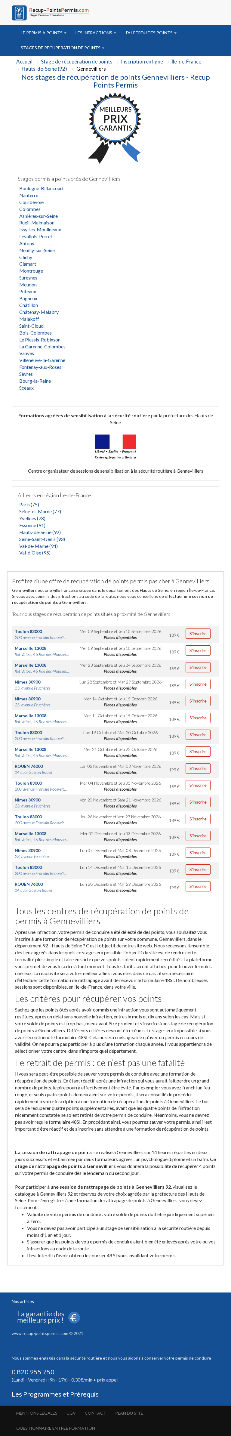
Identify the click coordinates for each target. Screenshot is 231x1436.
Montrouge (31, 270)
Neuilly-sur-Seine (37, 250)
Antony (26, 243)
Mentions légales (36, 1413)
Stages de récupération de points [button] (61, 47)
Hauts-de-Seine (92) (40, 532)
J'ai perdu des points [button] (149, 32)
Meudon (28, 284)
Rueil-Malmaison (36, 222)
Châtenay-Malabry (39, 312)
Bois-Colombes (35, 332)
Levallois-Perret (35, 236)
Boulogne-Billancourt (41, 188)
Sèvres (26, 374)
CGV (71, 1413)
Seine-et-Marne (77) (40, 511)
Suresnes (28, 277)
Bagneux (28, 298)
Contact (95, 1413)
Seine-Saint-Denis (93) (42, 539)
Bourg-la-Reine (35, 381)
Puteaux (27, 291)
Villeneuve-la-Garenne (42, 360)
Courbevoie (31, 202)
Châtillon (28, 305)
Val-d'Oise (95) (35, 552)
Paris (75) (29, 504)
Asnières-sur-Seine (38, 216)
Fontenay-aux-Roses (40, 367)
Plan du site (129, 1413)
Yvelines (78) (32, 518)
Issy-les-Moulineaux (40, 229)
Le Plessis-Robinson (39, 339)
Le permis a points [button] (42, 32)
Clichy (25, 257)
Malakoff (29, 319)
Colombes (30, 209)
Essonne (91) (32, 525)
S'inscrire (198, 633)
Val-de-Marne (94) (38, 546)
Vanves (26, 353)
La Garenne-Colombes (42, 346)
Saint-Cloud (31, 326)
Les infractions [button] (94, 32)
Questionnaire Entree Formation (55, 1428)
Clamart (27, 264)
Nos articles (23, 1301)
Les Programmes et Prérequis (55, 1394)
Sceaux (26, 388)
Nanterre (28, 195)
